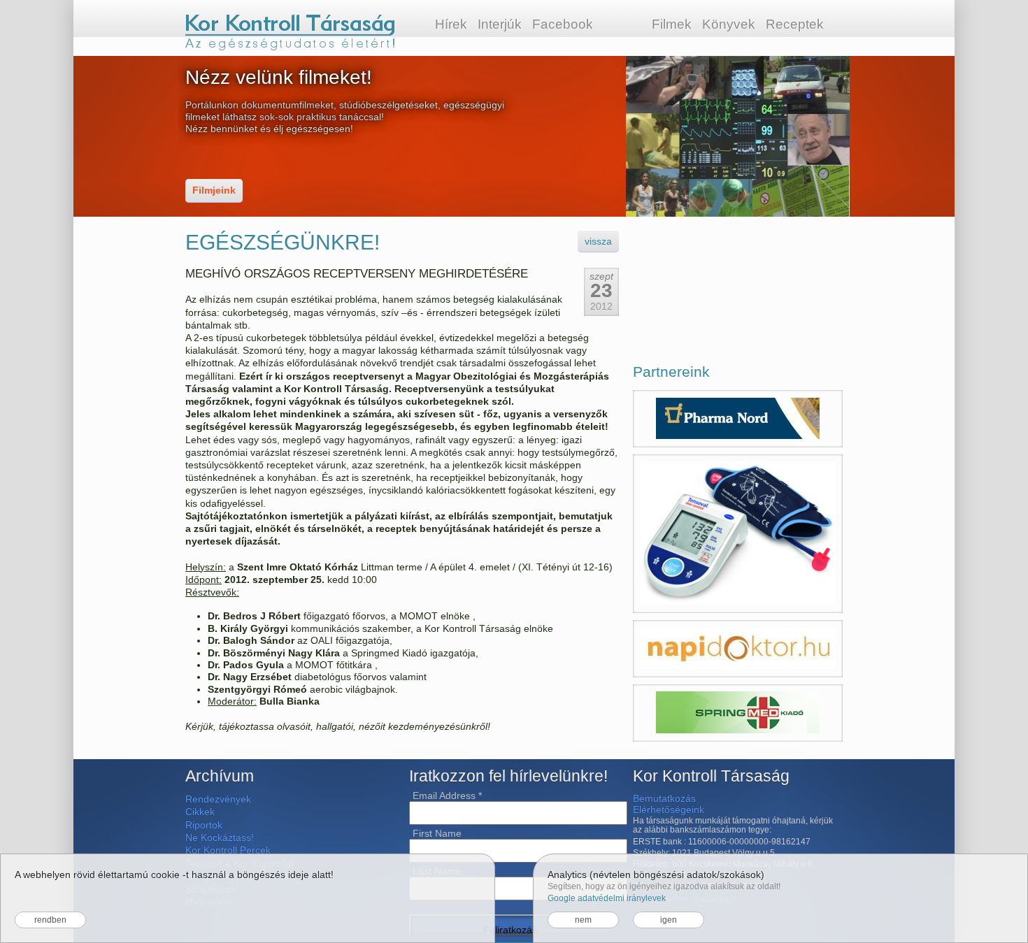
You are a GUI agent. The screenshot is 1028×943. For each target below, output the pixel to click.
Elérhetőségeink (668, 809)
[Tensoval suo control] (738, 533)
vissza (598, 241)
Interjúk (500, 24)
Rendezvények (218, 799)
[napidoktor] (738, 648)
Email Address (447, 795)
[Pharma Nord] (738, 418)
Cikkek (200, 811)
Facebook (562, 24)
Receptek (795, 24)
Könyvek (728, 24)
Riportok (203, 824)
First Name (437, 833)
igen (668, 920)
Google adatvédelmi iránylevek (607, 898)
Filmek (672, 24)
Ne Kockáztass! (219, 837)
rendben (50, 920)
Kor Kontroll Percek (228, 850)
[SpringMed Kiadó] (738, 713)
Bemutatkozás (664, 798)
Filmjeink (214, 190)
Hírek (451, 24)
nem (583, 920)
